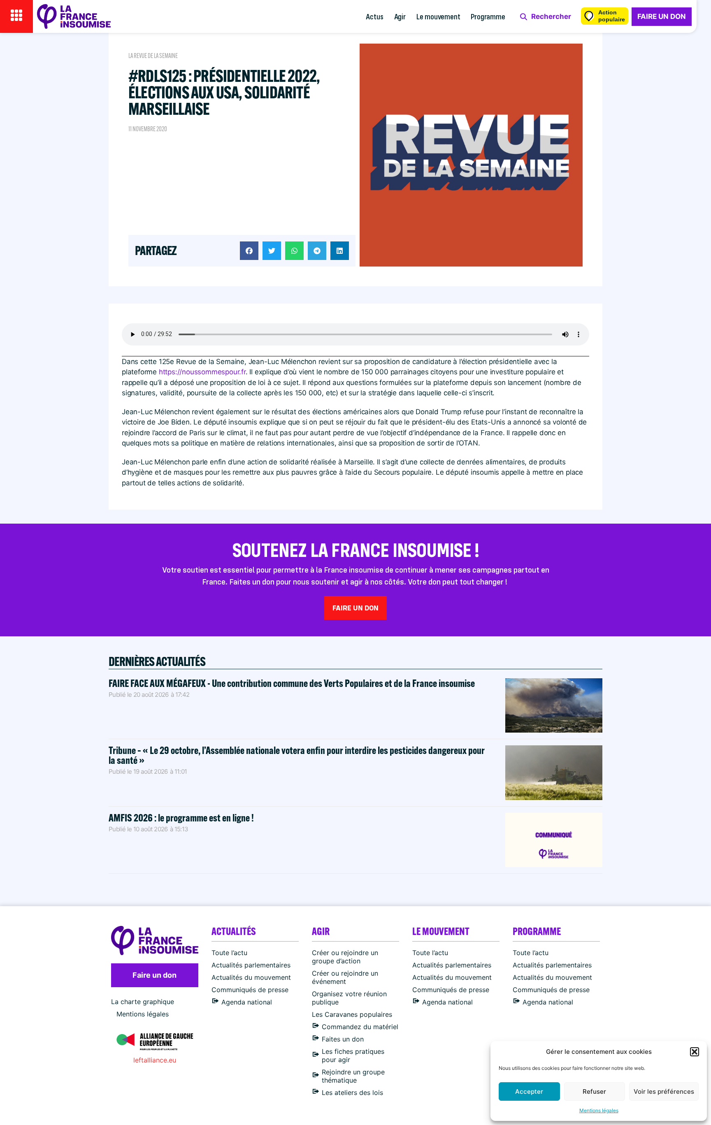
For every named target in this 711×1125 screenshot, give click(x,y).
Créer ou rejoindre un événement (345, 977)
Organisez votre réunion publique (349, 998)
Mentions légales (598, 1110)
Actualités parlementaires (250, 965)
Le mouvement (438, 16)
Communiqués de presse (249, 990)
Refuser (594, 1091)
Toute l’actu (229, 953)
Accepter (529, 1091)
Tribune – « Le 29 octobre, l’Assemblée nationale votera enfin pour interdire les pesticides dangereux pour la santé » (297, 755)
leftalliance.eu (154, 1060)
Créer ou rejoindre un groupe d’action (345, 957)
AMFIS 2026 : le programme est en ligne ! (182, 817)
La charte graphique (142, 1001)
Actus (374, 16)
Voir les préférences (664, 1091)
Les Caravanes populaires (352, 1014)
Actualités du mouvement (251, 977)
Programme (488, 16)
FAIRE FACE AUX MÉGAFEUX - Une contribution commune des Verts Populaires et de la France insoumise (292, 683)
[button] (694, 1052)
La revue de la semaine (153, 56)
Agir (400, 16)
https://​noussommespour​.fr (202, 372)
